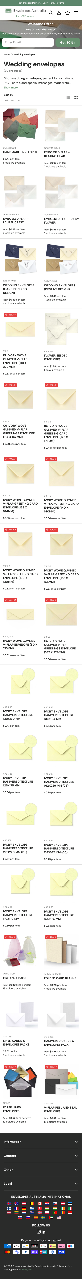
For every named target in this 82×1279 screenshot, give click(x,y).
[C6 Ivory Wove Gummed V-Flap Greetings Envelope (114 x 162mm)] (20, 399)
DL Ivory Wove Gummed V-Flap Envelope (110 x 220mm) (15, 361)
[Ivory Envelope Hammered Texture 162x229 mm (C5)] (61, 751)
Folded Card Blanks (60, 978)
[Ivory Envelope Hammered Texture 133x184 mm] (61, 685)
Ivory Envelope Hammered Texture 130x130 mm (18, 715)
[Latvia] (9, 1212)
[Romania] (63, 1212)
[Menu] (76, 13)
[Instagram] (39, 1232)
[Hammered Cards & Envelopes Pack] (61, 1014)
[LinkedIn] (43, 1232)
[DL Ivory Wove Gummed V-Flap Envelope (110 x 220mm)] (20, 329)
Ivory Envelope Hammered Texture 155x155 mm (59, 915)
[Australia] (16, 1203)
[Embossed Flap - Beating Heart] (61, 126)
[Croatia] (47, 1203)
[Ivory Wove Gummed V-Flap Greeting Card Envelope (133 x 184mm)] (20, 473)
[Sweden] (43, 1217)
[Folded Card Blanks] (61, 951)
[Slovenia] (28, 1217)
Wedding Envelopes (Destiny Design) (59, 287)
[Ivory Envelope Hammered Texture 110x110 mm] (20, 885)
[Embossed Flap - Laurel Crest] (20, 192)
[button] (67, 13)
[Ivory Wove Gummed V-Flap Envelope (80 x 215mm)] (20, 614)
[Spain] (36, 1217)
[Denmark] (63, 1203)
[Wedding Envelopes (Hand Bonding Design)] (20, 259)
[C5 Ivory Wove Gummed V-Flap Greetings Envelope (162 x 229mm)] (61, 614)
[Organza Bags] (20, 951)
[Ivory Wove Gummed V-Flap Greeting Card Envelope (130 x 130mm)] (20, 544)
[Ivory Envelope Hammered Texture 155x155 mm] (61, 885)
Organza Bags (14, 978)
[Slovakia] (20, 1217)
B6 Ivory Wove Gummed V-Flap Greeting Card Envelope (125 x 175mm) (56, 433)
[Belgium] (32, 1203)
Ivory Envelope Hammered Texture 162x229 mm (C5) (59, 782)
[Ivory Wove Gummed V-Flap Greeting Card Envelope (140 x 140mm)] (61, 473)
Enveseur (27, 1269)
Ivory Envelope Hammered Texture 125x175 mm (18, 782)
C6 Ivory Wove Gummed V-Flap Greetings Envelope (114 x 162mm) (19, 431)
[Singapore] (70, 1212)
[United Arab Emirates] (51, 1217)
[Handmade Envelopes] (20, 126)
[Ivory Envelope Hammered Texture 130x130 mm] (20, 685)
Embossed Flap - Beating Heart (57, 154)
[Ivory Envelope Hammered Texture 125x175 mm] (20, 751)
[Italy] (70, 1208)
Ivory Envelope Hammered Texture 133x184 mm (59, 715)
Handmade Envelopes (20, 152)
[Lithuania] (16, 1212)
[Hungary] (47, 1208)
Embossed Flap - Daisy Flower (61, 221)
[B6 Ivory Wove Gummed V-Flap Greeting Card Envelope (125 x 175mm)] (61, 399)
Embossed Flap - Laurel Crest (16, 221)
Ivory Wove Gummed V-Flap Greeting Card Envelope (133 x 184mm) (20, 505)
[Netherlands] (24, 1212)
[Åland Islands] (9, 1203)
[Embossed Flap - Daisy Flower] (61, 192)
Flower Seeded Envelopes (56, 357)
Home (7, 54)
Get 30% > (68, 43)
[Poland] (47, 1212)
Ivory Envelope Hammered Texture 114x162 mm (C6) (59, 848)
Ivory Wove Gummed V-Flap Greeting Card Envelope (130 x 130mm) (20, 576)
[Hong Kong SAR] (40, 1208)
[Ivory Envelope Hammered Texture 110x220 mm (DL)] (20, 818)
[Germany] (24, 1208)
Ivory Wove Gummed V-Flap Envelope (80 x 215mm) (20, 644)
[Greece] (32, 1208)
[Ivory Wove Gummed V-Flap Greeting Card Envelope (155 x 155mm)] (61, 544)
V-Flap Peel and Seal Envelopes (60, 1109)
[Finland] (9, 1208)
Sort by (8, 94)
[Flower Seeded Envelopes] (61, 329)
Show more (11, 87)
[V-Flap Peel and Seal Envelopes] (61, 1081)
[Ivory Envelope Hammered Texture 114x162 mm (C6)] (61, 818)
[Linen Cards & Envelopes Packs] (20, 1014)
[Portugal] (55, 1212)
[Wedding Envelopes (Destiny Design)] (61, 259)
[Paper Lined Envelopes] (20, 1081)
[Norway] (40, 1212)
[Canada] (40, 1203)
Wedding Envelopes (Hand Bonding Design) (18, 289)
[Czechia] (55, 1203)
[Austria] (24, 1203)
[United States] (59, 1217)
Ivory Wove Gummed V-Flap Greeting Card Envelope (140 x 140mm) (61, 505)
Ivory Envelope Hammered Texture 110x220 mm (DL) (18, 848)
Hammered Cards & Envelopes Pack (59, 1043)
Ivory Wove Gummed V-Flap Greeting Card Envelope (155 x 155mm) (61, 576)
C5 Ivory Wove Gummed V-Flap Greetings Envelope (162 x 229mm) (60, 646)
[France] (16, 1208)
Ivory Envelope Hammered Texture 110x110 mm (18, 915)
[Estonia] (70, 1203)
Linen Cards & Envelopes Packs (16, 1042)
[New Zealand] (32, 1212)
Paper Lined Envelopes (12, 1109)
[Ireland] (63, 1208)
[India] (55, 1208)
